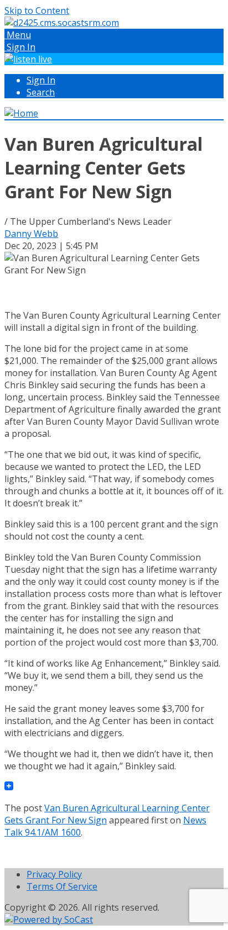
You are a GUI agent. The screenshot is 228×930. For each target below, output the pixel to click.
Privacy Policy (54, 874)
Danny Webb (31, 234)
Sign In (41, 80)
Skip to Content (36, 10)
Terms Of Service (62, 886)
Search (41, 92)
